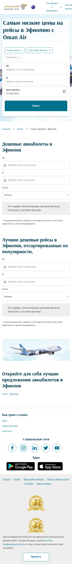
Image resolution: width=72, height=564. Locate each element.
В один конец (12, 50)
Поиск (36, 105)
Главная (6, 129)
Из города (28, 484)
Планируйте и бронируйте (54, 7)
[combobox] (38, 165)
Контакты (7, 431)
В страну (6, 479)
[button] (39, 50)
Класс (5, 187)
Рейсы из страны (44, 484)
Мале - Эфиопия (10, 394)
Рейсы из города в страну (58, 479)
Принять (36, 556)
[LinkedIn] (34, 448)
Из (7, 66)
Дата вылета (13, 90)
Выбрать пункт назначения (19, 81)
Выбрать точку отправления (20, 69)
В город (17, 479)
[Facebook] (12, 448)
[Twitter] (46, 448)
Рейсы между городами (34, 479)
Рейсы (20, 129)
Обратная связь (10, 426)
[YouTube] (57, 448)
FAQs (4, 421)
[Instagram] (23, 448)
